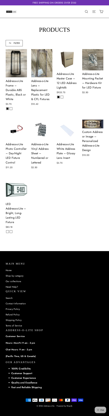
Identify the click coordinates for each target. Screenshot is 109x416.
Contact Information (16, 303)
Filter (16, 43)
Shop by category (15, 275)
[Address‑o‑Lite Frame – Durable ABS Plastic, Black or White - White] (11, 108)
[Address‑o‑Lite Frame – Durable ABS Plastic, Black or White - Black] (7, 108)
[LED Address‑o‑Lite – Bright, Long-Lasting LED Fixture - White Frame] (11, 231)
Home (9, 270)
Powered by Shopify (64, 406)
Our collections (13, 281)
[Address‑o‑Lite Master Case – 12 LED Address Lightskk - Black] (58, 97)
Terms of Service (14, 325)
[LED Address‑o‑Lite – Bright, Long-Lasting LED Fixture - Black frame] (7, 231)
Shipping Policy (14, 320)
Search (9, 298)
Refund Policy (13, 314)
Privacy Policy (13, 309)
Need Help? (12, 286)
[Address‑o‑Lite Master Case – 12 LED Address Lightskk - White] (62, 97)
